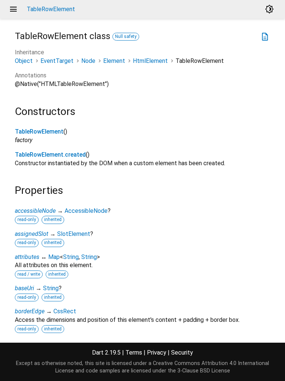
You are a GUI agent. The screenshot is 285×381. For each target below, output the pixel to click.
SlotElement (73, 233)
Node (88, 60)
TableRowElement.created (50, 154)
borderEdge (30, 311)
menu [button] (13, 9)
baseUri (24, 288)
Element (114, 60)
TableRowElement (39, 131)
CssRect (64, 311)
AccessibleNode (86, 210)
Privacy (156, 352)
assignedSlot (31, 233)
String (71, 256)
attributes (27, 256)
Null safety (126, 36)
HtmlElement (150, 60)
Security (182, 352)
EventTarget (56, 60)
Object (24, 60)
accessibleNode (35, 210)
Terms (133, 352)
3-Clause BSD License (203, 371)
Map (54, 256)
